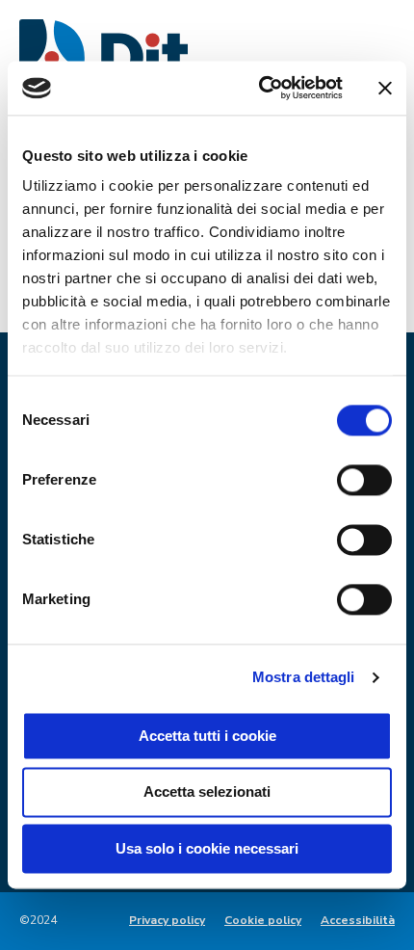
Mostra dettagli (303, 677)
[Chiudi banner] (385, 87)
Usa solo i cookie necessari (207, 848)
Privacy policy (167, 920)
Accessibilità (358, 920)
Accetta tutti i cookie (207, 735)
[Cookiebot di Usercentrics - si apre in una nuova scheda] (260, 87)
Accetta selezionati (207, 792)
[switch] (364, 479)
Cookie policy (262, 920)
